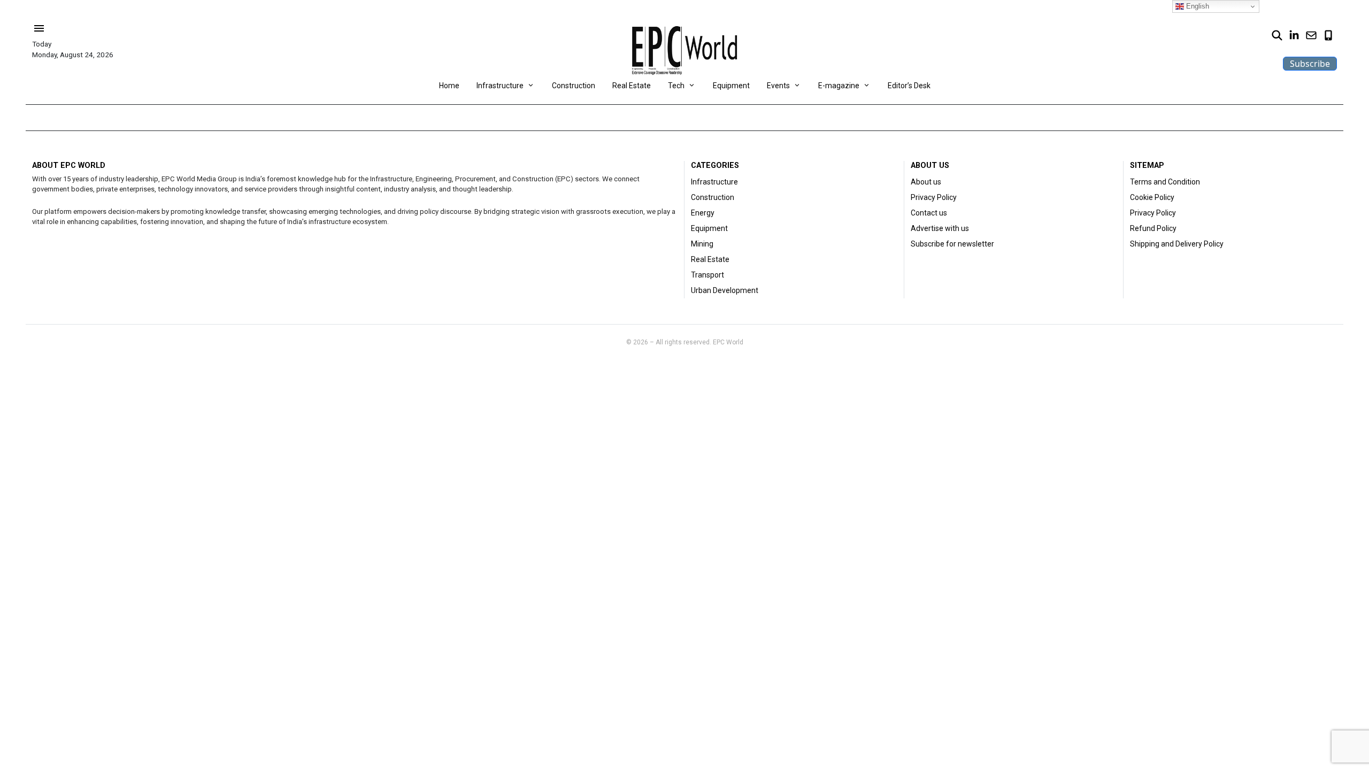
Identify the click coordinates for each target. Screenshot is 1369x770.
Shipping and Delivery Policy (1177, 244)
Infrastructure (500, 85)
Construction (573, 85)
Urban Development (724, 290)
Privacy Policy (934, 197)
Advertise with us (940, 228)
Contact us (929, 213)
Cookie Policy (1152, 197)
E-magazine (838, 85)
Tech (676, 85)
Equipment (731, 85)
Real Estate (631, 85)
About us (926, 182)
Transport (707, 275)
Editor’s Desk (909, 85)
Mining (702, 244)
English (1196, 6)
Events (778, 85)
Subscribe (1310, 64)
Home (449, 85)
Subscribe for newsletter (952, 244)
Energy (702, 213)
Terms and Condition (1165, 182)
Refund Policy (1153, 228)
